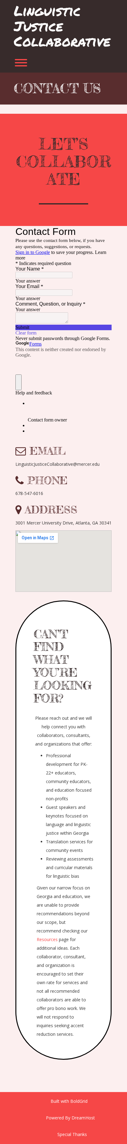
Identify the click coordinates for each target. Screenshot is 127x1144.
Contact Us (57, 88)
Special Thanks (72, 1134)
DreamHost (83, 1118)
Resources (47, 939)
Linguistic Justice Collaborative (62, 26)
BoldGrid (79, 1101)
